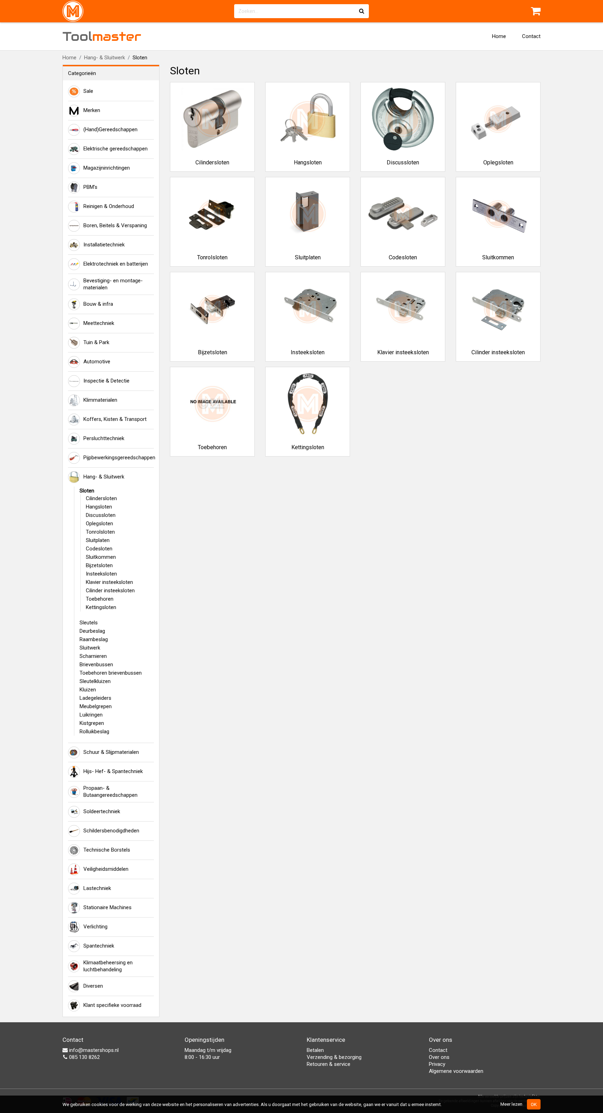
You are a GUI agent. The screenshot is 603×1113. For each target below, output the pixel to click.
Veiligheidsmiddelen (105, 869)
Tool (101, 36)
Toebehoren (99, 599)
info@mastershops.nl (93, 1050)
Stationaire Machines (107, 907)
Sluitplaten (98, 540)
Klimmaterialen (100, 400)
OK (534, 1104)
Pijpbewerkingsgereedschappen (118, 457)
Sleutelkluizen (95, 681)
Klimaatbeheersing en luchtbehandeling (108, 966)
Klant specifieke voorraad (112, 1005)
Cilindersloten (101, 498)
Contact (531, 36)
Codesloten (99, 549)
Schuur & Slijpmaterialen (111, 752)
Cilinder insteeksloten (110, 590)
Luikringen (91, 715)
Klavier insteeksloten (109, 582)
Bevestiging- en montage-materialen (113, 284)
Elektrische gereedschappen (115, 149)
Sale (88, 91)
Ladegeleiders (95, 698)
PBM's (90, 187)
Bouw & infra (98, 304)
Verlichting (95, 926)
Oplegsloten (99, 523)
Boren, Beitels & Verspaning (115, 225)
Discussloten (101, 515)
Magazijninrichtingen (106, 168)
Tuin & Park (96, 342)
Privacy (437, 1064)
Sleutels (89, 622)
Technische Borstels (106, 850)
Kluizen (88, 690)
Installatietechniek (104, 245)
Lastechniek (97, 888)
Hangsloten (99, 507)
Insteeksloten (101, 574)
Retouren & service (328, 1064)
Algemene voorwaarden (456, 1071)
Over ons (439, 1057)
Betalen (315, 1050)
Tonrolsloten (100, 532)
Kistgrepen (92, 723)
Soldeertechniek (101, 811)
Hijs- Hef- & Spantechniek (113, 771)
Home (499, 36)
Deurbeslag (92, 631)
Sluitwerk (90, 648)
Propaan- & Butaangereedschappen (110, 791)
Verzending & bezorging (334, 1057)
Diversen (93, 986)
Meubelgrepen (96, 706)
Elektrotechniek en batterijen (115, 264)
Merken (91, 110)
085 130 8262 (84, 1057)
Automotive (96, 361)
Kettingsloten (101, 607)
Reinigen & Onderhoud (108, 206)
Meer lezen (511, 1104)
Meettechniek (98, 323)
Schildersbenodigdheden (111, 831)
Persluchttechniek (103, 438)
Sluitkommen (101, 557)
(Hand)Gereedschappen (110, 129)
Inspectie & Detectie (106, 381)
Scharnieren (93, 656)
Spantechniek (98, 946)
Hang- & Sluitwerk (104, 57)
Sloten (87, 491)
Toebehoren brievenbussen (111, 673)
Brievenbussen (96, 664)
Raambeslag (94, 639)
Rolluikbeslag (94, 731)
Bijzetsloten (99, 565)
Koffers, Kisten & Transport (115, 419)
